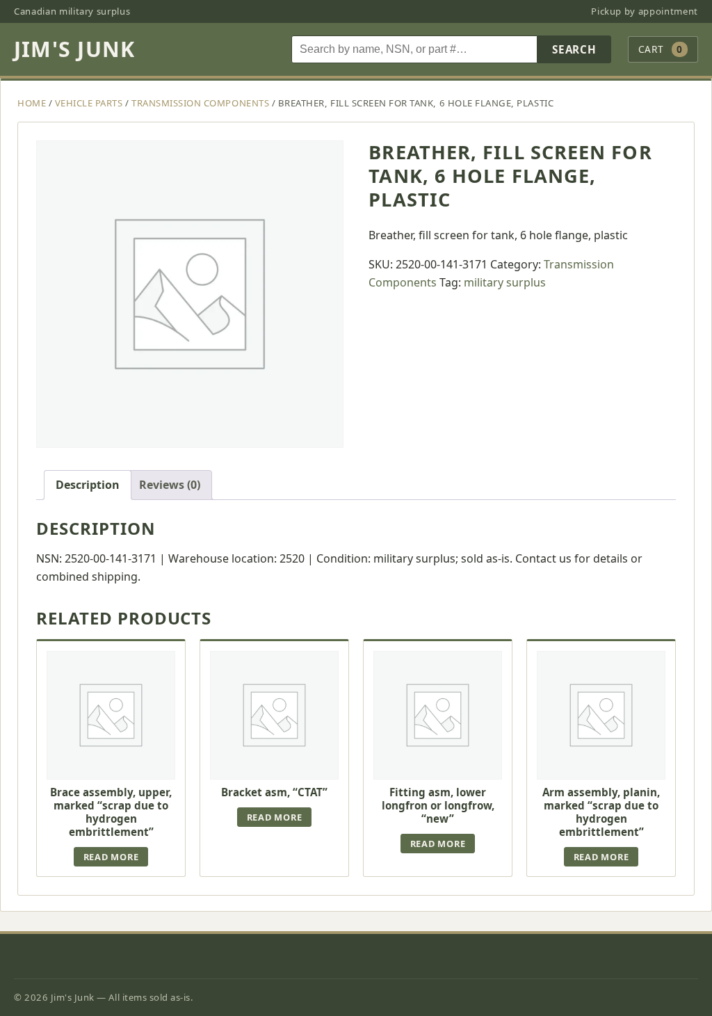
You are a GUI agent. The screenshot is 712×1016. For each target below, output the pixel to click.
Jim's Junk (74, 49)
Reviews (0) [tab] (169, 484)
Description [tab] (88, 484)
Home (31, 103)
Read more (111, 856)
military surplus (505, 282)
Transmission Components (200, 103)
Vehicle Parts (89, 103)
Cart (660, 49)
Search (574, 49)
